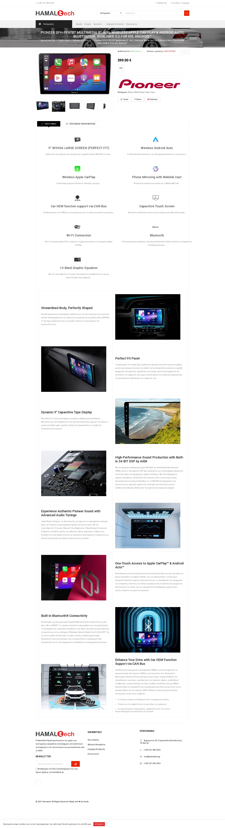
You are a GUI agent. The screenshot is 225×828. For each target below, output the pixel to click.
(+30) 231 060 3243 (152, 763)
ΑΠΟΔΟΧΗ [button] (99, 824)
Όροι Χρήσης (93, 740)
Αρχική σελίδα (48, 40)
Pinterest (153, 99)
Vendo (86, 802)
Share (138, 99)
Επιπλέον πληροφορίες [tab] (82, 124)
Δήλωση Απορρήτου (96, 744)
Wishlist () (162, 3)
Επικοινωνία (93, 754)
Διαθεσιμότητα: (124, 51)
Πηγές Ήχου (64, 40)
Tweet (125, 99)
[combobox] (110, 13)
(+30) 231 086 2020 (46, 3)
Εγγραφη (75, 764)
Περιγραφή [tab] (50, 124)
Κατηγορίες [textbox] (105, 13)
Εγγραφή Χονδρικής (96, 749)
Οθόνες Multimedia (82, 40)
